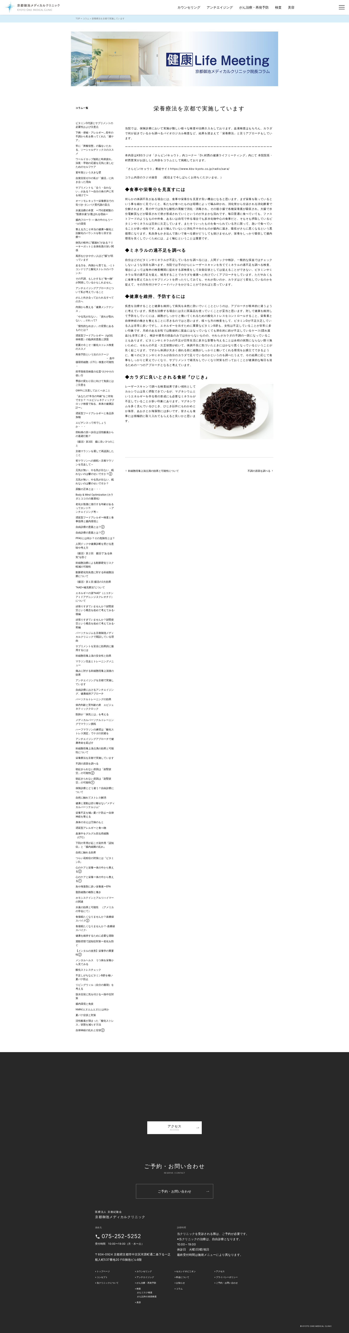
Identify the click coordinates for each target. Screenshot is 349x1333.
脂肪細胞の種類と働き (88, 892)
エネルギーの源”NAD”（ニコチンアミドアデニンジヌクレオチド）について (95, 596)
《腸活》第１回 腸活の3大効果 (93, 581)
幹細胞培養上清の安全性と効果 (93, 655)
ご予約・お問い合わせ (174, 1191)
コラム (86, 18)
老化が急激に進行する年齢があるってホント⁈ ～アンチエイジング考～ (95, 508)
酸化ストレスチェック (88, 969)
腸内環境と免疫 (84, 1003)
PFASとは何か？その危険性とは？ (95, 538)
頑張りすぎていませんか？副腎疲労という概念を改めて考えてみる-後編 (95, 610)
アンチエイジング (220, 7)
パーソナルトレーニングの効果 (93, 699)
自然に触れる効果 (86, 852)
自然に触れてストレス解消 (91, 797)
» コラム (178, 1288)
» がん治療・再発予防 (145, 1282)
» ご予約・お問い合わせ (226, 1282)
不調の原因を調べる (259, 470)
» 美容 (138, 1302)
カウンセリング (188, 7)
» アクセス (219, 1271)
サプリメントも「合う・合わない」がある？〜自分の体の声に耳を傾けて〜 (95, 191)
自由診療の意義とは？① (90, 532)
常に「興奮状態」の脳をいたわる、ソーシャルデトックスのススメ (95, 149)
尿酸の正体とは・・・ (88, 489)
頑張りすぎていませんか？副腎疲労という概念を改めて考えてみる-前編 (95, 623)
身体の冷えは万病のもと (90, 822)
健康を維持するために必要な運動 (95, 935)
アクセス (174, 1127)
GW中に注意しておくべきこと (93, 390)
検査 (278, 7)
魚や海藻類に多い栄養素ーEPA (93, 886)
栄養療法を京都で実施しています (199, 108)
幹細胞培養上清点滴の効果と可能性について (153, 470)
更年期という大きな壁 (88, 172)
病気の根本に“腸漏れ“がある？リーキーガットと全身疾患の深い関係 (95, 246)
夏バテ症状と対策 (86, 1015)
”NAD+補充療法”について (90, 587)
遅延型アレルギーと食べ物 (91, 827)
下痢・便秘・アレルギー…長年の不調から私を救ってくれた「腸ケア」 (95, 136)
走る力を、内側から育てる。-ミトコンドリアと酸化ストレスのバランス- (95, 269)
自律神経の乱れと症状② (90, 1030)
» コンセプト (101, 1277)
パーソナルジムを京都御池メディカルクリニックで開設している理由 (95, 636)
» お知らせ (179, 1282)
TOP (78, 18)
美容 (291, 7)
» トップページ (102, 1271)
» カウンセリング (143, 1271)
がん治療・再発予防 (254, 7)
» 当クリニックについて (107, 1282)
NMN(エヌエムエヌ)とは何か (92, 1009)
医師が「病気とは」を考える (92, 714)
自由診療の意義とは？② (90, 526)
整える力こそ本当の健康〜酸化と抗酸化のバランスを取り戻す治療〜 (95, 233)
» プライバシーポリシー (226, 1277)
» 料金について (181, 1277)
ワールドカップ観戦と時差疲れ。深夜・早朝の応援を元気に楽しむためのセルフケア (95, 163)
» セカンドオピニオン (185, 1271)
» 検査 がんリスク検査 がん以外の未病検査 (146, 1292)
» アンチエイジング (144, 1277)
